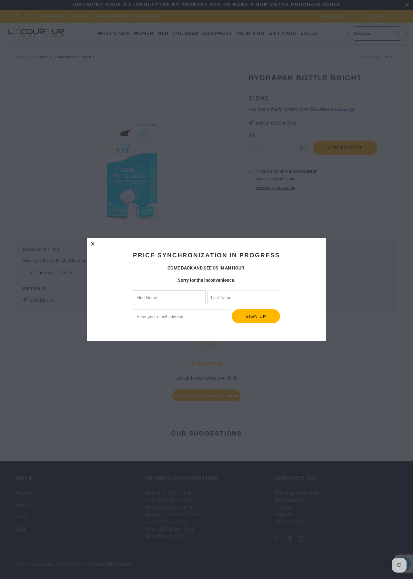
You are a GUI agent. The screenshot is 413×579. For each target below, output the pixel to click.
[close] (93, 244)
